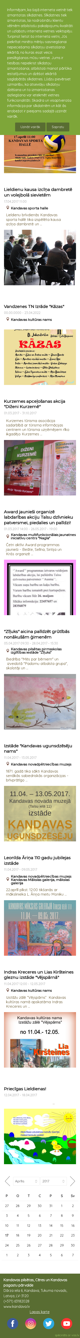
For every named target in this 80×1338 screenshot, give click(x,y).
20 (40, 1235)
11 (17, 1225)
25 (18, 1245)
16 (72, 1225)
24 (7, 1245)
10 (6, 1225)
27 (7, 1206)
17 (6, 1235)
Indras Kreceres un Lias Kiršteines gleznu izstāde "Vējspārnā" (39, 974)
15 (61, 1225)
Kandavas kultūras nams (31, 319)
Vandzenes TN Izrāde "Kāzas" (34, 306)
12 (28, 1225)
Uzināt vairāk (30, 127)
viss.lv (75, 1335)
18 (17, 1235)
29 (29, 1206)
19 (28, 1235)
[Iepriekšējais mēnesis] (7, 1181)
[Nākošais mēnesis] (72, 1181)
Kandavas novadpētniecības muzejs (41, 764)
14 (50, 1225)
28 (18, 1206)
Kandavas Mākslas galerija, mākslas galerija (40, 881)
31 (50, 1206)
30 (40, 1206)
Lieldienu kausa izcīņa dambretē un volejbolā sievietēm (38, 192)
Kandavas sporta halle (29, 208)
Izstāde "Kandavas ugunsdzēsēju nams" (38, 748)
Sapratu (58, 127)
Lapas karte (40, 1312)
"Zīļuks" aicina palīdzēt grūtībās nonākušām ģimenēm (37, 634)
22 (62, 1235)
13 (39, 1225)
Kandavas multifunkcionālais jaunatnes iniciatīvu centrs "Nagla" (43, 536)
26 (28, 1245)
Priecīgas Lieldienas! (25, 1088)
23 (73, 1235)
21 (50, 1235)
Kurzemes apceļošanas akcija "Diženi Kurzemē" (34, 404)
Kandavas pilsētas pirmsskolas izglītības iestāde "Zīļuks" (36, 650)
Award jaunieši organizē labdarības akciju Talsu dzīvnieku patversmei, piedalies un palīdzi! (38, 517)
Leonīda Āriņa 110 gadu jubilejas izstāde (37, 860)
